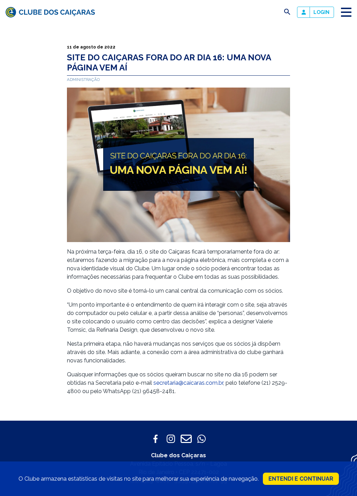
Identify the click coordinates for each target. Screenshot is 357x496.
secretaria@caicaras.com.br (188, 382)
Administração (83, 79)
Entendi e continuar (300, 478)
